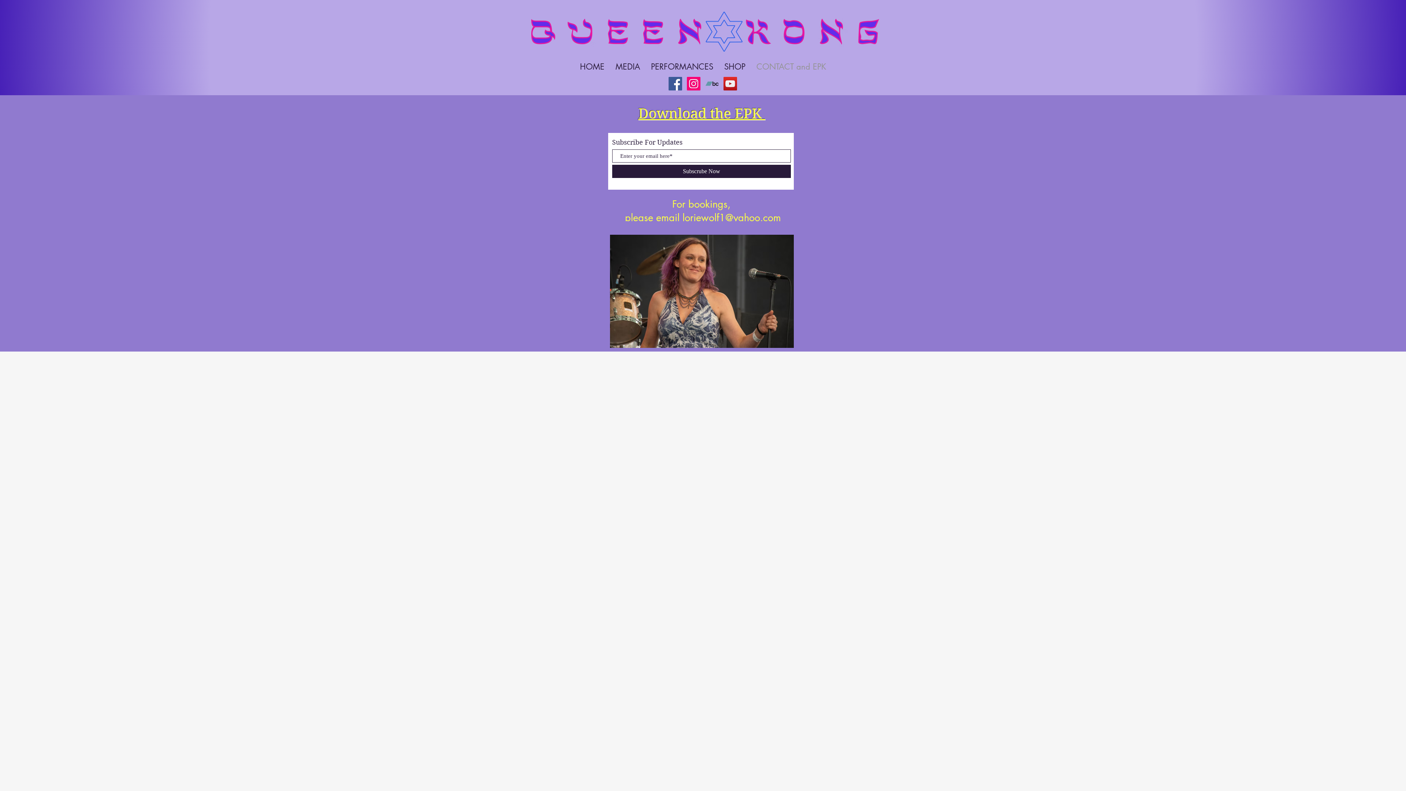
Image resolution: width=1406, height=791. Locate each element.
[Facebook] (675, 83)
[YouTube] (730, 83)
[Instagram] (693, 83)
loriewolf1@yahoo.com (731, 217)
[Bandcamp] (712, 83)
